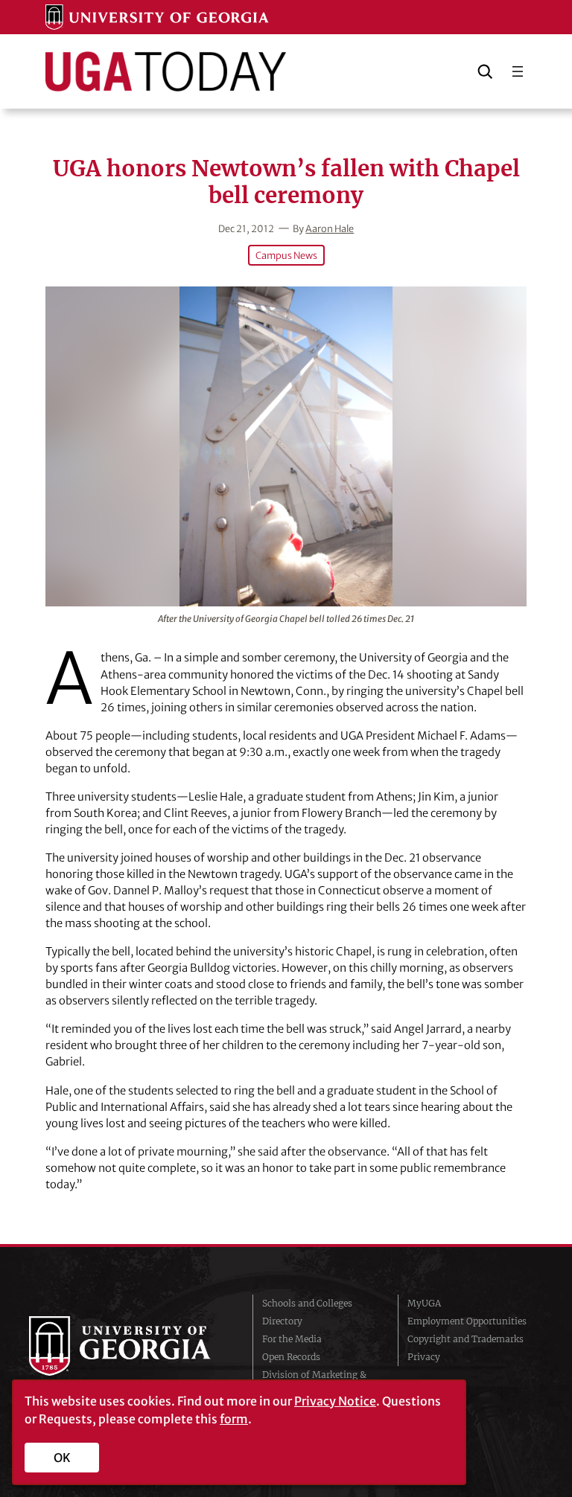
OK (62, 1457)
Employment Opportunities (467, 1321)
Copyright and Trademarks (465, 1338)
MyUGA (424, 1303)
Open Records (291, 1356)
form (234, 1418)
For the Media (292, 1338)
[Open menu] (518, 71)
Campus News (286, 255)
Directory (282, 1321)
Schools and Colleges (307, 1303)
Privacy (423, 1356)
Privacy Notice (335, 1401)
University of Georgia (129, 1346)
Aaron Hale (329, 228)
